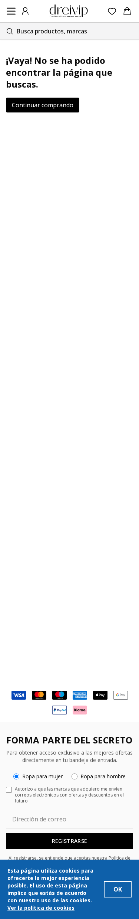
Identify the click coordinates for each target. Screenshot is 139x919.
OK (117, 889)
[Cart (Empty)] (127, 11)
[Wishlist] (112, 11)
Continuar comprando (42, 105)
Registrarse (69, 840)
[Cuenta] (25, 11)
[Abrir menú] (11, 11)
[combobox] (69, 31)
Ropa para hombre (103, 776)
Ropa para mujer (42, 776)
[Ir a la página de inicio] (68, 11)
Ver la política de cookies (41, 907)
